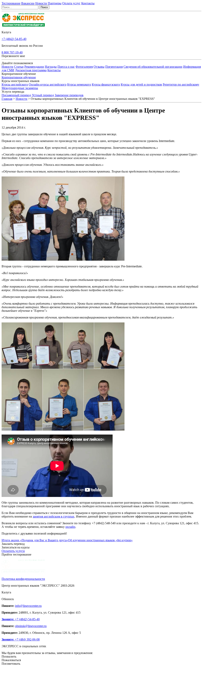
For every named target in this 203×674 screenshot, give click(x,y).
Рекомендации (34, 66)
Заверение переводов (69, 95)
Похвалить (9, 656)
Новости (41, 3)
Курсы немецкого (79, 84)
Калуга (6, 32)
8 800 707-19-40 (12, 52)
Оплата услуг (71, 3)
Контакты (88, 3)
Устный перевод (43, 95)
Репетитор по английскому (181, 84)
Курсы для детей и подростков (141, 84)
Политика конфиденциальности (23, 579)
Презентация (114, 66)
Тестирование (11, 3)
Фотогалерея (84, 66)
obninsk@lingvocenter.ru (31, 626)
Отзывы (99, 66)
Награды (51, 66)
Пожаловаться (11, 660)
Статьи (19, 66)
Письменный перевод (16, 95)
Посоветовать (11, 663)
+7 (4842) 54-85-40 (14, 39)
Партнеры (54, 3)
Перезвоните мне (13, 56)
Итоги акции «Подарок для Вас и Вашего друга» (35, 540)
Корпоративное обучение (19, 77)
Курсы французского (106, 84)
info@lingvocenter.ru (28, 605)
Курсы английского (15, 84)
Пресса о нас (66, 66)
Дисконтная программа (31, 70)
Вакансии (27, 3)
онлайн (70, 526)
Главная (7, 98)
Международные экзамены (20, 88)
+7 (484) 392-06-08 (21, 639)
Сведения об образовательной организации (153, 66)
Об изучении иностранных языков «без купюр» (100, 540)
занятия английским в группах (53, 516)
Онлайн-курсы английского (47, 84)
